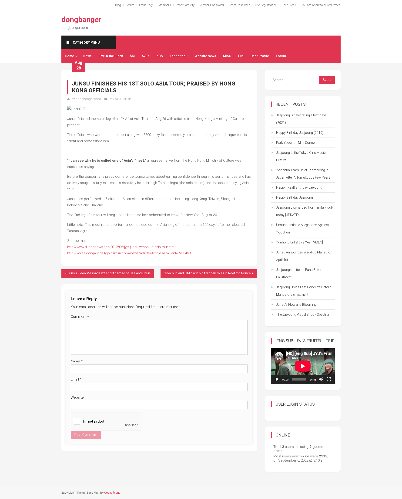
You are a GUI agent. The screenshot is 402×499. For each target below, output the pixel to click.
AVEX (146, 56)
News (87, 56)
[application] (303, 366)
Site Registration (266, 5)
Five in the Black (111, 56)
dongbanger (81, 19)
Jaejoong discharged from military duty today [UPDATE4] (305, 211)
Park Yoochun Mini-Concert (296, 142)
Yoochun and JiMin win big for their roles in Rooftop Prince (207, 273)
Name (77, 361)
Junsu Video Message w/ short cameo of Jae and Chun (108, 273)
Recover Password (211, 5)
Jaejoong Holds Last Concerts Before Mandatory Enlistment (303, 290)
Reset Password (239, 5)
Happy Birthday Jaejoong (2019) (299, 133)
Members (164, 5)
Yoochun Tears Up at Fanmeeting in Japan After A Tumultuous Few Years (303, 173)
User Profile (289, 5)
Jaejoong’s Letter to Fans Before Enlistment (299, 273)
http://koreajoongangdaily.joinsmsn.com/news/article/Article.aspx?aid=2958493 (129, 253)
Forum (130, 5)
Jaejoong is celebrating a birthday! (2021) (301, 119)
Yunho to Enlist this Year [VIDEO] (299, 242)
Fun (241, 56)
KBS (160, 56)
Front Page (146, 5)
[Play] (277, 379)
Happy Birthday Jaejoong (294, 197)
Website (77, 397)
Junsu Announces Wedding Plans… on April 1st (304, 256)
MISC (227, 56)
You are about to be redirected (321, 5)
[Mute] (321, 379)
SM (132, 56)
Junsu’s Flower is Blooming (296, 304)
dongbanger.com (88, 99)
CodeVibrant (112, 492)
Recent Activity (185, 5)
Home (69, 56)
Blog (118, 5)
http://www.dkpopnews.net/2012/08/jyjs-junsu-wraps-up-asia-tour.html (121, 247)
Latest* (126, 99)
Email (76, 379)
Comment (80, 317)
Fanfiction (177, 56)
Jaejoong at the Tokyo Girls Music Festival (301, 156)
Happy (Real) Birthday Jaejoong (299, 187)
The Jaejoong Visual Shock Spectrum (303, 314)
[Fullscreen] (328, 379)
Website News (205, 56)
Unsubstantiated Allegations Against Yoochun (302, 228)
